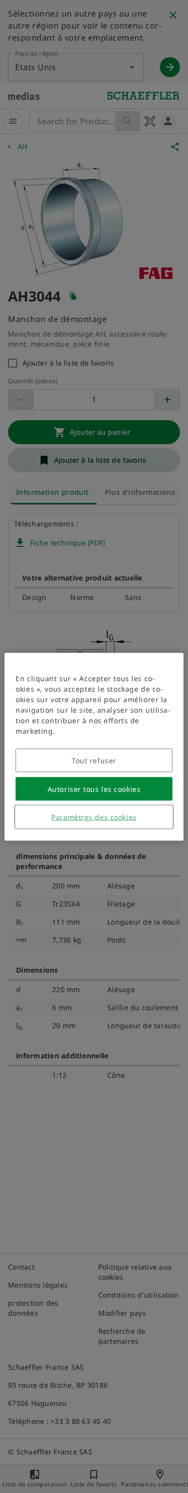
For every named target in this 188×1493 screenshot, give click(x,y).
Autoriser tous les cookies (94, 788)
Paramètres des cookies (93, 816)
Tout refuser (94, 760)
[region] (94, 746)
